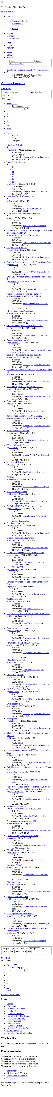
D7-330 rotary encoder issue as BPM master (25, 552)
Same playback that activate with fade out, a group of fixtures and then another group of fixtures (28, 788)
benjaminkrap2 (29, 652)
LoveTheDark (15, 296)
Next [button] (9, 128)
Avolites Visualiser (16, 1026)
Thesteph (13, 328)
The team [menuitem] (16, 38)
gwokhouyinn (15, 772)
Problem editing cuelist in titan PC (21, 821)
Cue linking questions (16, 523)
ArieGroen (13, 555)
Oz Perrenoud (15, 867)
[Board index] (2, 2)
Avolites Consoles (41, 70)
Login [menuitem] (9, 45)
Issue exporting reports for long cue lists (24, 355)
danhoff (25, 418)
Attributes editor (13, 882)
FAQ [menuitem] (9, 43)
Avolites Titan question (16, 806)
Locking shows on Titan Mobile (20, 913)
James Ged (14, 884)
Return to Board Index (10, 994)
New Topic (6, 88)
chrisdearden (14, 823)
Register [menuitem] (10, 48)
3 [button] (7, 116)
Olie (11, 218)
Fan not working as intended (19, 340)
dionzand (13, 540)
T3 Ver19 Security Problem (18, 445)
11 (13, 172)
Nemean (12, 494)
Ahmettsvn (13, 677)
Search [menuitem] (15, 28)
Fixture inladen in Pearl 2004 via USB (23, 643)
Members (11, 36)
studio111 (13, 721)
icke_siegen (28, 364)
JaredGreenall (29, 303)
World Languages (14, 1030)
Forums (10, 33)
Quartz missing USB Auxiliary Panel (22, 835)
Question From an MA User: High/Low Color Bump (29, 262)
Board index (12, 70)
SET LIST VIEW (14, 865)
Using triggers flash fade (17, 247)
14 (13, 179)
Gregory (26, 191)
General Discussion (16, 1009)
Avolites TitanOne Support (19, 1016)
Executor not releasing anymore (20, 538)
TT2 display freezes (15, 674)
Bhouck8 (13, 755)
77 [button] (8, 126)
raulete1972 (14, 389)
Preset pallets (12, 718)
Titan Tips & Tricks (15, 145)
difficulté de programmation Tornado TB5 (25, 325)
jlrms (25, 562)
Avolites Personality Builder (20, 1028)
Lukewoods (14, 281)
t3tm (11, 616)
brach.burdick (15, 508)
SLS (11, 403)
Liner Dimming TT (15, 567)
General (10, 1004)
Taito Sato (13, 447)
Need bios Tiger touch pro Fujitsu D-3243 (25, 386)
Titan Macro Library (17, 1018)
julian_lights (14, 630)
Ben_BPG (27, 699)
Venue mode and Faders (17, 491)
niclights (12, 150)
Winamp (10, 477)
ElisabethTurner (16, 809)
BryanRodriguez (16, 791)
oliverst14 (27, 157)
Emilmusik (13, 374)
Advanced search (16, 63)
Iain (11, 601)
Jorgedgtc (13, 433)
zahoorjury (13, 569)
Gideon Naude (29, 455)
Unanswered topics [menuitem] (20, 21)
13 (13, 177)
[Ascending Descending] (20, 951)
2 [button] (7, 114)
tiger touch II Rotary (15, 462)
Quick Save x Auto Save (17, 896)
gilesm (12, 933)
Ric (10, 201)
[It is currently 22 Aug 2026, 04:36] (7, 72)
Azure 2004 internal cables (18, 430)
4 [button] (7, 119)
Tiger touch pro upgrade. (17, 401)
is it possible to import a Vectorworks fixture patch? (28, 613)
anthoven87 (14, 357)
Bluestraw (13, 479)
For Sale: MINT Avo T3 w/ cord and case (24, 506)
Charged (13, 313)
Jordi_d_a (13, 250)
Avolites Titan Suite (15, 599)
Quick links (11, 16)
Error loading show (15, 704)
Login (9, 55)
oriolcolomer (14, 235)
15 (13, 181)
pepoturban (14, 691)
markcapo (13, 645)
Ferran (26, 225)
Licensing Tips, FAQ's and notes (21, 196)
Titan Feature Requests (16, 162)
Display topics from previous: (16, 948)
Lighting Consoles (25, 70)
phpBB (15, 1083)
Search (9, 52)
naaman (12, 838)
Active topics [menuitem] (17, 24)
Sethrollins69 (28, 816)
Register (10, 57)
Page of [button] (12, 103)
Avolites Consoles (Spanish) (20, 1033)
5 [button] (7, 121)
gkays (25, 845)
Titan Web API (14, 1021)
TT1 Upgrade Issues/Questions (20, 311)
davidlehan (14, 916)
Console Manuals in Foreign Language (23, 213)
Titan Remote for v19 (16, 660)
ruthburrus (13, 706)
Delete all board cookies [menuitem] (17, 1075)
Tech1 (12, 465)
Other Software (13, 1023)
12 (13, 174)
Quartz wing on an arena (17, 628)
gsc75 (11, 587)
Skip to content (7, 12)
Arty (11, 1085)
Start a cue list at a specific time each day (24, 294)
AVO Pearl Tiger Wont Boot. (19, 689)
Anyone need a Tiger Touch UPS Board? (24, 416)
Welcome (12, 1006)
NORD (12, 852)
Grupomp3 (14, 738)
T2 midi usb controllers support (20, 850)
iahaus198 (13, 264)
